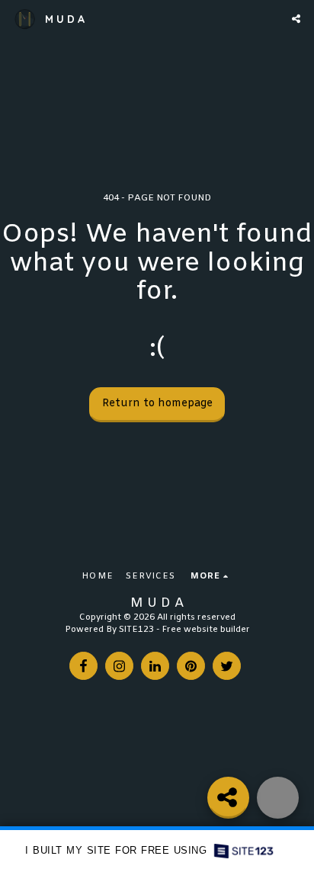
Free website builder (206, 630)
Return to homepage (157, 403)
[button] (296, 18)
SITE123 (136, 630)
